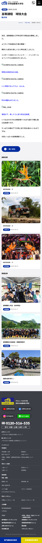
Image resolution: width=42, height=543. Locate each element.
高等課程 (23, 470)
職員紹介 (23, 452)
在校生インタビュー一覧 (27, 500)
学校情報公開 (5, 529)
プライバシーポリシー (27, 529)
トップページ (5, 445)
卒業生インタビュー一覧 (8, 500)
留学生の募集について (27, 457)
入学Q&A (4, 511)
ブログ (3, 515)
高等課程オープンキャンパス (29, 520)
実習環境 (4, 475)
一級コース (4, 467)
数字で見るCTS (6, 454)
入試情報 (4, 504)
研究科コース (24, 467)
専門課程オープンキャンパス (9, 520)
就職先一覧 (5, 481)
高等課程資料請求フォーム (29, 523)
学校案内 (4, 448)
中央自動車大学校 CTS (12, 3)
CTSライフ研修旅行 (26, 489)
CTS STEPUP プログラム (8, 492)
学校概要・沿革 (6, 452)
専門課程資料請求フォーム (9, 523)
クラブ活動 (5, 489)
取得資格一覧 (24, 481)
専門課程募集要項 (6, 508)
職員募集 (24, 526)
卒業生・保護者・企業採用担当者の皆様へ (11, 458)
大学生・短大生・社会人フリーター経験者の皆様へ (30, 516)
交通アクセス (24, 454)
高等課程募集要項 (26, 508)
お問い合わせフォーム (7, 526)
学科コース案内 (6, 464)
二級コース (4, 470)
